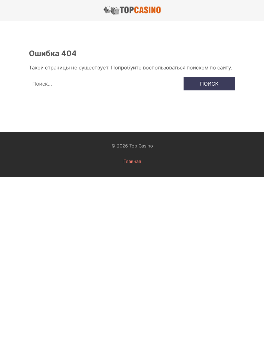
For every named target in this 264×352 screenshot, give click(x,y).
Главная (132, 161)
